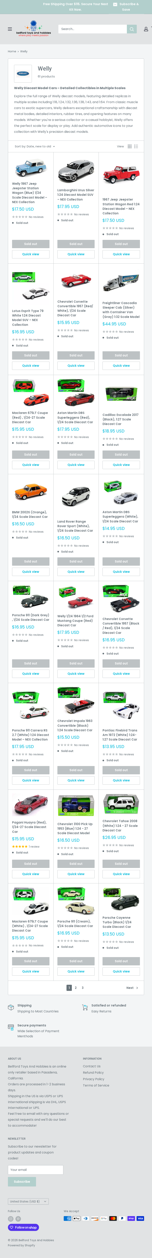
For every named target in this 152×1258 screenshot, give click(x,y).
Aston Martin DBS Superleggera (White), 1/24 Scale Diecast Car (120, 516)
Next (130, 988)
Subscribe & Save (129, 7)
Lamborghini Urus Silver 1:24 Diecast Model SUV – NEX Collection (75, 195)
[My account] (146, 29)
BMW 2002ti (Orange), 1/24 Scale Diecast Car (30, 514)
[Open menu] (10, 29)
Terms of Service (96, 1085)
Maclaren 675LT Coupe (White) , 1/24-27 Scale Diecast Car (30, 926)
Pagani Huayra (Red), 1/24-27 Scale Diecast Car (29, 827)
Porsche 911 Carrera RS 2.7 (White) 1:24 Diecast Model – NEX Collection (30, 735)
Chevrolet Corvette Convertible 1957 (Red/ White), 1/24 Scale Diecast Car (75, 309)
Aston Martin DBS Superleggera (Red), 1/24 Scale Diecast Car (75, 417)
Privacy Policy (93, 1079)
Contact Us (92, 1066)
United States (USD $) (25, 1201)
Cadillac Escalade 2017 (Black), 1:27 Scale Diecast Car (121, 419)
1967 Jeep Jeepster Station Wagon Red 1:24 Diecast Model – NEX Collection (121, 206)
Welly (24, 51)
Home (12, 51)
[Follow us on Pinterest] (18, 1219)
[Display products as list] (136, 146)
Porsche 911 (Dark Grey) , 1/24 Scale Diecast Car (30, 617)
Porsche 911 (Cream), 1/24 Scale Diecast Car (75, 923)
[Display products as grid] (129, 146)
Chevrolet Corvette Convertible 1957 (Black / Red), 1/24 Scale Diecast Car (121, 626)
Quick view (30, 254)
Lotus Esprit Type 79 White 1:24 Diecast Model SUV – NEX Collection (28, 318)
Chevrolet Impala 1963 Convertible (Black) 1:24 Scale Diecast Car (74, 725)
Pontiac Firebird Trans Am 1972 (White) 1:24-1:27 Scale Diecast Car (120, 735)
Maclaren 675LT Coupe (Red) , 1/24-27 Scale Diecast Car (30, 417)
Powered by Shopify (21, 1245)
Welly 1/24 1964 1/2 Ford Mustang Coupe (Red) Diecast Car (75, 621)
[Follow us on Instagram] (10, 1219)
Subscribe (22, 1181)
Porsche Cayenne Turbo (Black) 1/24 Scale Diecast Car (117, 922)
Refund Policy (93, 1072)
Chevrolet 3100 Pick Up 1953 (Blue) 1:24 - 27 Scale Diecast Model (75, 828)
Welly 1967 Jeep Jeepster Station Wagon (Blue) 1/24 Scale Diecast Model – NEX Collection (29, 193)
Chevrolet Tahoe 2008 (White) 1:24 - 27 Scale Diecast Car (120, 825)
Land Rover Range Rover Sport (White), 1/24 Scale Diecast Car (75, 526)
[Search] (132, 29)
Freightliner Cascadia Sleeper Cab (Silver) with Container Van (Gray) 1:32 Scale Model (121, 310)
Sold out (30, 244)
